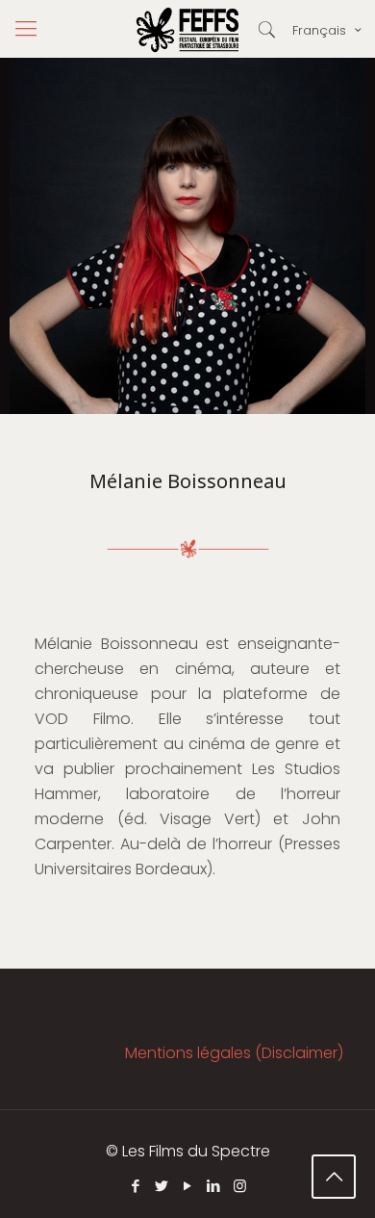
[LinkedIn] (214, 1186)
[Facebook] (136, 1186)
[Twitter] (162, 1186)
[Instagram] (240, 1186)
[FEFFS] (187, 29)
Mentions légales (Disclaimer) (234, 1053)
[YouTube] (188, 1186)
